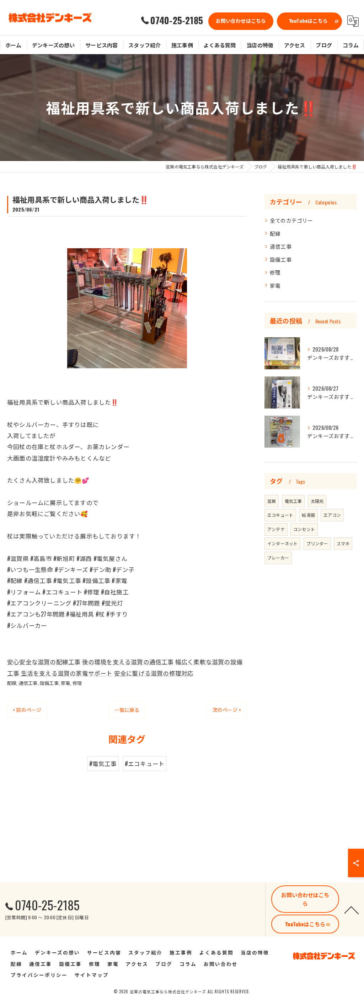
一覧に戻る (127, 709)
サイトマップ (92, 974)
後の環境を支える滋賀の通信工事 (128, 661)
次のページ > (227, 709)
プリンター (317, 543)
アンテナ (276, 529)
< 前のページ (27, 709)
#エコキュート (145, 763)
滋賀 (271, 501)
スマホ (343, 543)
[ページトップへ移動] (351, 909)
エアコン (332, 515)
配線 (11, 682)
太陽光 (317, 501)
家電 (65, 682)
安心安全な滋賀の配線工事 (43, 661)
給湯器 (308, 515)
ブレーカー (278, 558)
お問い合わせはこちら (241, 20)
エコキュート (280, 515)
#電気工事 (103, 763)
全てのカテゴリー (291, 220)
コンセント (304, 529)
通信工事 (28, 682)
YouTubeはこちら (308, 20)
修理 (77, 682)
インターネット (282, 543)
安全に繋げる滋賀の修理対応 (154, 672)
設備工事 (49, 682)
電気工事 (293, 501)
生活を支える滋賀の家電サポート (67, 672)
